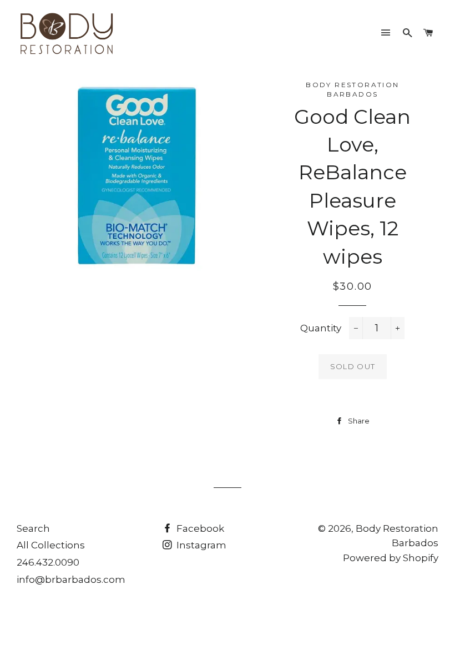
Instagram (200, 545)
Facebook (199, 528)
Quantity (320, 328)
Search (33, 528)
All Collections (51, 545)
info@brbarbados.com (71, 579)
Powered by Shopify (390, 557)
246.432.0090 (48, 562)
